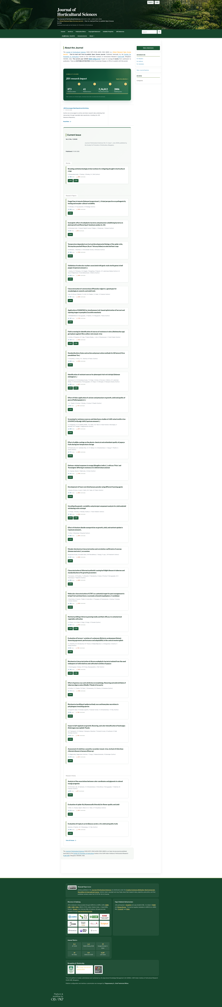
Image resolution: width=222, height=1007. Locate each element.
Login (157, 2)
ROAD (154, 905)
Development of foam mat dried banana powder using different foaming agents (95, 487)
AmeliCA (128, 905)
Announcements (82, 36)
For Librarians (140, 64)
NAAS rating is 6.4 (94, 59)
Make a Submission (148, 48)
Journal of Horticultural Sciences (77, 11)
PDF (71, 256)
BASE (107, 905)
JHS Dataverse (120, 31)
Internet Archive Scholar (85, 911)
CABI (69, 907)
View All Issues (70, 840)
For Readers (140, 58)
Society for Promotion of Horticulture (83, 853)
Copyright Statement (94, 31)
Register (150, 2)
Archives (70, 31)
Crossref (120, 909)
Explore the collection (122, 79)
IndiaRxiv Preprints (108, 31)
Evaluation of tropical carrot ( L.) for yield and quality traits (93, 824)
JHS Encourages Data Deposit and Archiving (76, 108)
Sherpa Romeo (121, 907)
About (91, 36)
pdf (71, 180)
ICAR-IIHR (121, 56)
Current (63, 31)
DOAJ (77, 907)
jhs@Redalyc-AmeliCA (68, 36)
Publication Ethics (81, 31)
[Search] (159, 32)
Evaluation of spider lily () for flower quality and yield (93, 804)
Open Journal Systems (143, 70)
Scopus (75, 909)
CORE (73, 907)
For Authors (140, 61)
